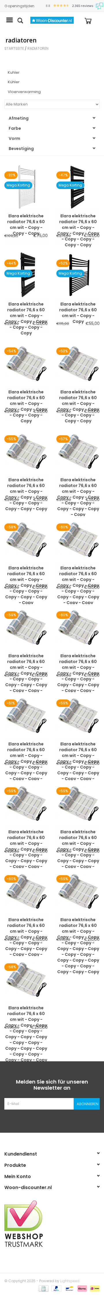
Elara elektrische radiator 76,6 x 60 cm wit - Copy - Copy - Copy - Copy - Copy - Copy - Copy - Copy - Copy (26, 482)
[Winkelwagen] (88, 20)
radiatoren (38, 48)
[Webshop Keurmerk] (52, 1224)
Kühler (14, 81)
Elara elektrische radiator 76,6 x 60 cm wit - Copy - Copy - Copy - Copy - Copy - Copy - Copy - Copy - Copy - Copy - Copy (78, 571)
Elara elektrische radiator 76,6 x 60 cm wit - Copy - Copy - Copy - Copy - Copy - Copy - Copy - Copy (78, 219)
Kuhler (14, 72)
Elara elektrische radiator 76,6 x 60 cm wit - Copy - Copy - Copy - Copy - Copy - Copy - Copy (26, 307)
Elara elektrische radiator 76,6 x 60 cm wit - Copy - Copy (78, 307)
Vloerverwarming (24, 91)
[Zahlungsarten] (43, 1288)
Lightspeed (69, 1280)
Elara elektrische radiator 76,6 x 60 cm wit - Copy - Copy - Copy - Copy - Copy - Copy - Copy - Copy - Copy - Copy (78, 482)
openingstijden (21, 6)
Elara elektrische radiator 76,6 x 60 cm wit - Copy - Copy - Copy (26, 219)
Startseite (14, 48)
